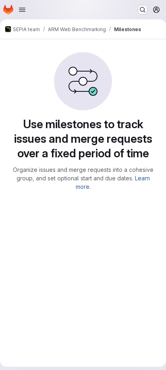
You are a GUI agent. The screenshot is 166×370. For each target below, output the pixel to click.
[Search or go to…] (142, 10)
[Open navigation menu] (22, 9)
